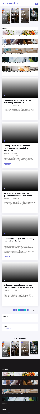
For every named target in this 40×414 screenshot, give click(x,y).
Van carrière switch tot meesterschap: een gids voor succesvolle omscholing (16, 71)
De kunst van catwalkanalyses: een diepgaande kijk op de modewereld (18, 286)
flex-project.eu (10, 2)
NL (3, 9)
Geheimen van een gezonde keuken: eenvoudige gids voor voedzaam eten (5, 15)
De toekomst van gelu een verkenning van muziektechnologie (19, 239)
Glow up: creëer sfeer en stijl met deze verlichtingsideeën (24, 15)
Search (36, 1)
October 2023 (8, 328)
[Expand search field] (36, 4)
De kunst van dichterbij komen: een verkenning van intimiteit (18, 101)
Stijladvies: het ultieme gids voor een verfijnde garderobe (34, 14)
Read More (7, 117)
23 (27, 310)
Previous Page (9, 310)
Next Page (32, 310)
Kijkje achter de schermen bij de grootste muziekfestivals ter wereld (18, 194)
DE (3, 318)
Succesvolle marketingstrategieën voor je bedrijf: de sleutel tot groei (15, 15)
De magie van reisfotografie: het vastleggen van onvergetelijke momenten (17, 148)
